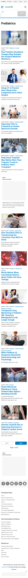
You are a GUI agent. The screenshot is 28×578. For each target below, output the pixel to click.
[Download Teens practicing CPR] (14, 412)
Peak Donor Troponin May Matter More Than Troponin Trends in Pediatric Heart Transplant (11, 162)
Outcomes (4, 552)
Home (2, 495)
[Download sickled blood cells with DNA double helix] (14, 258)
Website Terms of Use (7, 532)
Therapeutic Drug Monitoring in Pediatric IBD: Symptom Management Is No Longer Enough (11, 315)
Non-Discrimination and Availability (10, 538)
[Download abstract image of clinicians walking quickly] (14, 38)
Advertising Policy (5, 526)
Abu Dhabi (9, 1)
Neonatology (18, 230)
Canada (15, 1)
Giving (2, 502)
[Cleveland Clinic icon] (2, 7)
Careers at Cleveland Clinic (8, 500)
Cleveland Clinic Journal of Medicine (10, 548)
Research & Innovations (7, 506)
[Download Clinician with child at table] (14, 112)
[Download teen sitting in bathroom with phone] (14, 338)
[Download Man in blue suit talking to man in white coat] (14, 76)
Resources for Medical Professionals (10, 512)
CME (2, 550)
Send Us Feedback (6, 522)
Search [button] (21, 13)
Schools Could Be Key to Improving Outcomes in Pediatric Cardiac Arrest (12, 427)
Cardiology (16, 422)
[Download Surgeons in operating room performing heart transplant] (14, 145)
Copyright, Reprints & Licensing (9, 530)
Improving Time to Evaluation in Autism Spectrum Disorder (10, 126)
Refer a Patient (5, 556)
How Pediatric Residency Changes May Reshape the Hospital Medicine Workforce (12, 55)
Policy (13, 207)
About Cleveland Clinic (7, 497)
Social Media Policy (6, 528)
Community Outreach (6, 504)
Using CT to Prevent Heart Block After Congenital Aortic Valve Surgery (11, 91)
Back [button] (7, 443)
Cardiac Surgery (19, 85)
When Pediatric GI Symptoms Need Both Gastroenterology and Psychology (10, 356)
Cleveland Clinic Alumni (7, 546)
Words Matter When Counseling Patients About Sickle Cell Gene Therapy (11, 276)
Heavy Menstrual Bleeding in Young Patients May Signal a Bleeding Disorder (10, 390)
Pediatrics (11, 48)
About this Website (6, 524)
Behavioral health (19, 122)
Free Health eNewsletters (7, 510)
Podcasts (3, 554)
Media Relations (5, 514)
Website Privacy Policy (7, 534)
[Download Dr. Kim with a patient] (14, 296)
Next (21, 443)
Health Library (4, 508)
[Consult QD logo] (9, 7)
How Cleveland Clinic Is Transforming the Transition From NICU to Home (11, 236)
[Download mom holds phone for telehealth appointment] (14, 220)
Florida (20, 1)
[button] (25, 7)
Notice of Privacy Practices (8, 536)
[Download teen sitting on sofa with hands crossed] (14, 375)
